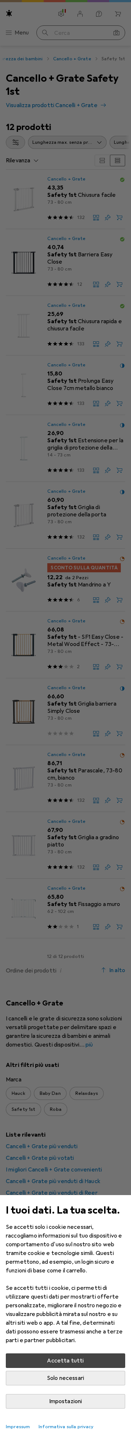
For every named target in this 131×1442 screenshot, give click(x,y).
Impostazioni (65, 1401)
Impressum (18, 1427)
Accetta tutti (65, 1360)
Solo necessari (65, 1378)
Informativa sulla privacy (66, 1427)
